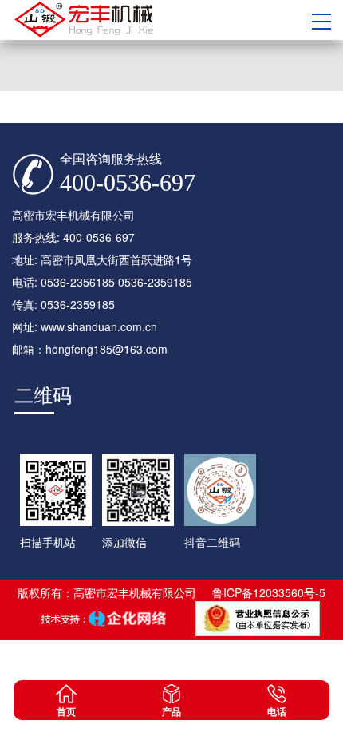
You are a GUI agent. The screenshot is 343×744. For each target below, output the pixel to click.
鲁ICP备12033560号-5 (268, 592)
